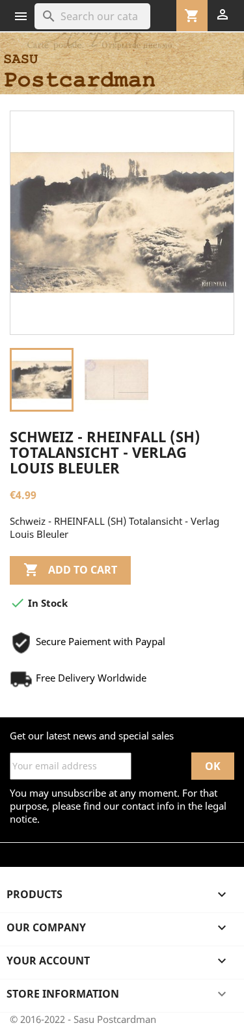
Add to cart (70, 570)
